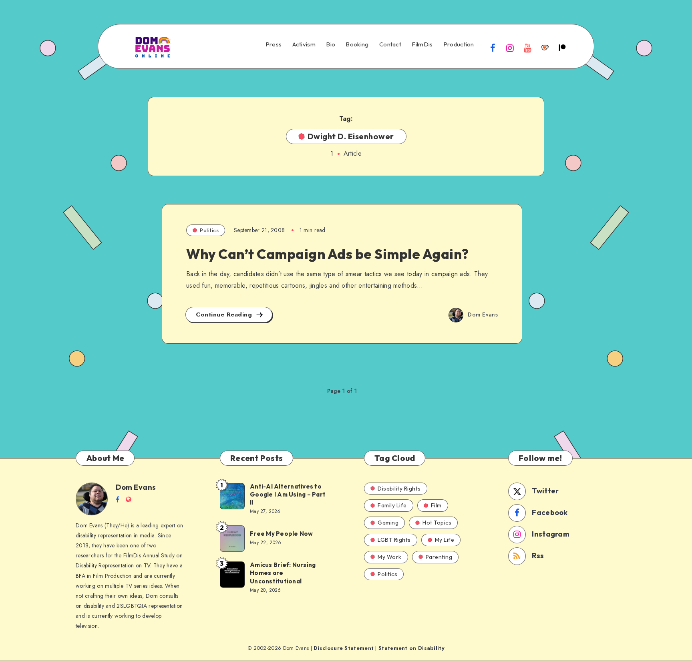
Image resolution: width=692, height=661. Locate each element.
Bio (330, 44)
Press (274, 44)
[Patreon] (562, 47)
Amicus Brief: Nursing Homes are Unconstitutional (283, 573)
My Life (445, 539)
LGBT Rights (394, 539)
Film (436, 505)
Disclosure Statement (344, 648)
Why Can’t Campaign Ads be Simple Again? (327, 253)
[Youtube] (527, 47)
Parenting (439, 557)
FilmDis (422, 44)
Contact (390, 44)
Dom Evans (136, 487)
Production (458, 44)
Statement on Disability (411, 648)
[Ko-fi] (545, 47)
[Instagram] (510, 47)
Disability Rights (399, 488)
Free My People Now (282, 533)
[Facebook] (493, 47)
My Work (390, 557)
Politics (209, 230)
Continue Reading (225, 314)
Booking (357, 44)
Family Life (392, 505)
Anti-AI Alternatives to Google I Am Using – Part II (288, 495)
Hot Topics (436, 522)
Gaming (388, 522)
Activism (304, 44)
